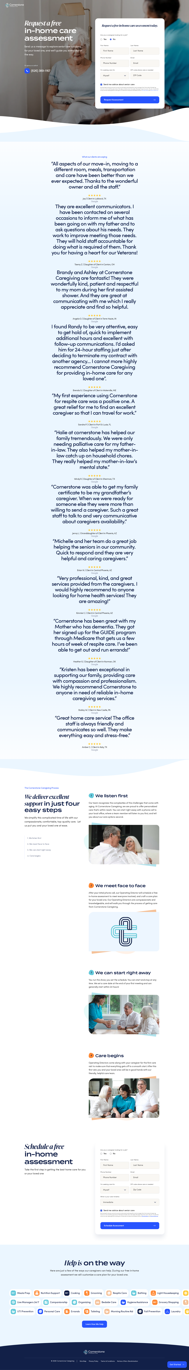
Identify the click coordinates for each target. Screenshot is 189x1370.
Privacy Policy (145, 90)
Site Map (83, 1361)
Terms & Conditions (108, 1361)
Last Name (134, 45)
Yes (105, 39)
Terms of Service (154, 90)
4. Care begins (34, 856)
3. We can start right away (39, 850)
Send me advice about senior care (119, 84)
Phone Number (105, 58)
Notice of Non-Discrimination (127, 1361)
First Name (104, 45)
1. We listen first (34, 838)
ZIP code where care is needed (141, 70)
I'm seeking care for (107, 70)
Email (132, 58)
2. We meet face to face (38, 844)
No (114, 39)
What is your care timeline (109, 1197)
